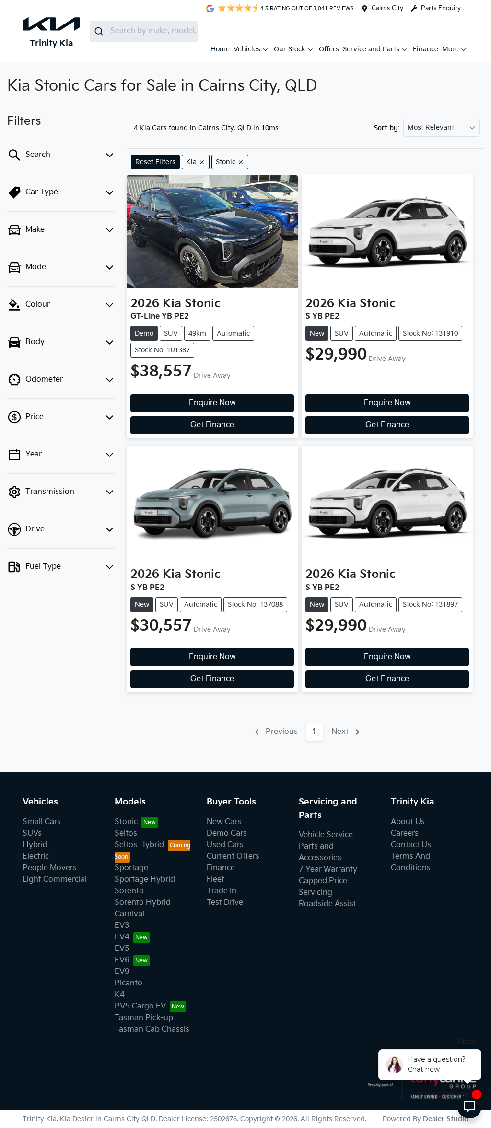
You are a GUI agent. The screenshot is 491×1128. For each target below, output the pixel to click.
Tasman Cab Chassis (152, 1029)
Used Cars (225, 845)
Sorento (129, 891)
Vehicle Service (326, 835)
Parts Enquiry (441, 8)
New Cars (224, 822)
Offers (329, 49)
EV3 (122, 925)
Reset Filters (155, 162)
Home (220, 49)
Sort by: (386, 127)
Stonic (126, 822)
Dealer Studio (445, 1119)
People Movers (50, 868)
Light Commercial (55, 879)
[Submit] (100, 31)
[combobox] (144, 31)
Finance (425, 49)
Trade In (221, 891)
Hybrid (35, 845)
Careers (405, 833)
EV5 (122, 948)
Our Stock (289, 49)
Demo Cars (227, 833)
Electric (36, 856)
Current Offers (233, 856)
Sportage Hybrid (145, 879)
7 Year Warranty (328, 869)
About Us (408, 822)
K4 (120, 994)
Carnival (129, 914)
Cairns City (387, 8)
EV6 (122, 960)
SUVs (32, 833)
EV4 (122, 937)
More (450, 49)
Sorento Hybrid (143, 902)
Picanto (128, 983)
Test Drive (225, 902)
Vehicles (247, 49)
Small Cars (42, 822)
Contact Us (411, 845)
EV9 (122, 971)
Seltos (126, 833)
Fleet (215, 879)
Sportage (131, 868)
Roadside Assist (327, 904)
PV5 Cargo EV (140, 1006)
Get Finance (212, 425)
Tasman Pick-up (144, 1017)
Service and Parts (371, 49)
